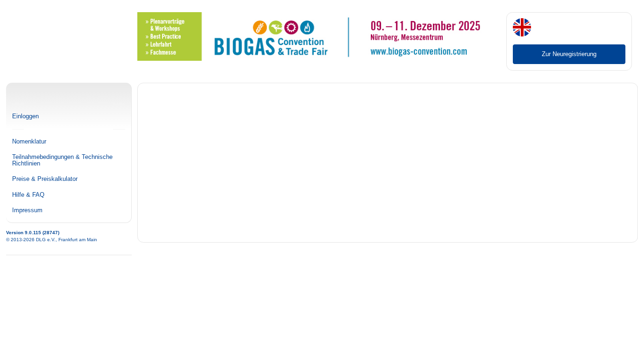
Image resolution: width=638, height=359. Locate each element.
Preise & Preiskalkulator (45, 179)
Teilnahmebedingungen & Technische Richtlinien (62, 160)
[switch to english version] (522, 28)
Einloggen (25, 116)
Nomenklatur (29, 141)
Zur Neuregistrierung (569, 53)
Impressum (27, 210)
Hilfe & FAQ (28, 195)
